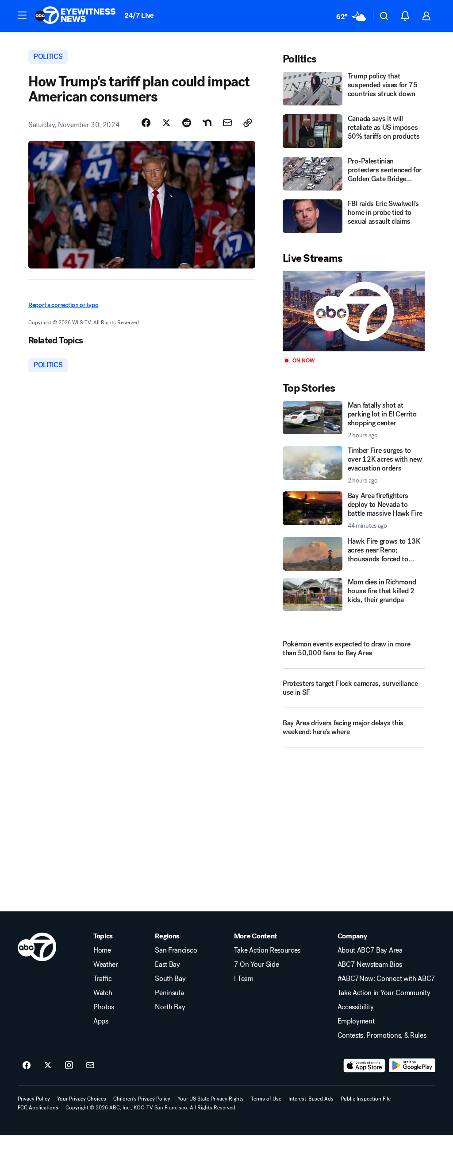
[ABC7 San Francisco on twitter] (48, 1065)
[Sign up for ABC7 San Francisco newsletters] (90, 1065)
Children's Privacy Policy (141, 1098)
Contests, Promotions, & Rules (382, 1035)
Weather (105, 964)
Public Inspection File (366, 1098)
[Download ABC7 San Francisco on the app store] (364, 1065)
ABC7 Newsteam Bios (370, 964)
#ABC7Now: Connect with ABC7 (386, 978)
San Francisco (176, 950)
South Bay (170, 978)
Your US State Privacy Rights (210, 1098)
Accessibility (356, 1007)
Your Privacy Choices (81, 1098)
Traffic (102, 978)
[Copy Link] (247, 122)
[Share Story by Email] (227, 122)
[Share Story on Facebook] (146, 122)
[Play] (354, 311)
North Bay (170, 1007)
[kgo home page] (37, 947)
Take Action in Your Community (384, 992)
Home (102, 950)
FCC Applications (38, 1107)
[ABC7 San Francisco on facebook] (26, 1065)
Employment (356, 1021)
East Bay (167, 964)
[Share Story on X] (166, 122)
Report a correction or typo (63, 305)
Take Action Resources (267, 950)
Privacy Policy (34, 1098)
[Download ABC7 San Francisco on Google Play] (412, 1065)
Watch (102, 992)
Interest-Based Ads (311, 1098)
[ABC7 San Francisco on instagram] (69, 1065)
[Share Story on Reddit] (186, 122)
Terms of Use (266, 1098)
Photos (103, 1007)
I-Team (243, 978)
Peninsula (169, 992)
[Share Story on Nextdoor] (207, 122)
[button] (22, 15)
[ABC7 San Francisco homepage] (75, 16)
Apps (100, 1021)
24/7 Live (139, 15)
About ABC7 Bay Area (370, 950)
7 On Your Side (256, 964)
